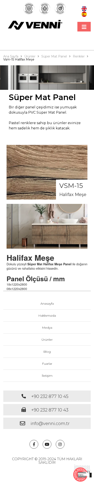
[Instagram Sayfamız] (60, 444)
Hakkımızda (47, 316)
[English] (84, 8)
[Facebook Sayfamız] (34, 444)
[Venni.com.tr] (35, 25)
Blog (47, 352)
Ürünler (47, 340)
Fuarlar (47, 364)
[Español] (84, 13)
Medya (47, 328)
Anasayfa (47, 303)
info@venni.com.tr (50, 423)
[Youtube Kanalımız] (47, 444)
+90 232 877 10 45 (49, 396)
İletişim (47, 376)
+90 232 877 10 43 (49, 410)
